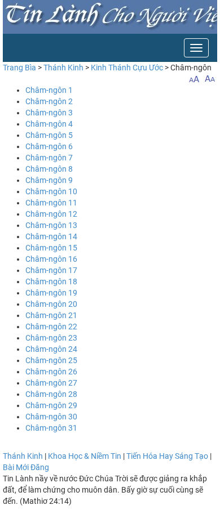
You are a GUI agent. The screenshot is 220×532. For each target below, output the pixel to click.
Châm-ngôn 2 (49, 101)
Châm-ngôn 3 (49, 112)
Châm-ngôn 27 (51, 382)
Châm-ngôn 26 (51, 371)
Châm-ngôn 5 (49, 135)
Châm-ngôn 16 (51, 258)
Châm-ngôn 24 (51, 349)
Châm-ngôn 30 (51, 416)
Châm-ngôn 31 (51, 427)
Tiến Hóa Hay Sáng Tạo (167, 456)
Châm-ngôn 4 (49, 123)
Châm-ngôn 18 (51, 281)
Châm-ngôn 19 (51, 292)
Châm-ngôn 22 (51, 326)
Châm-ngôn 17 (51, 270)
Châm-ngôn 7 (49, 157)
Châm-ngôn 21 (51, 315)
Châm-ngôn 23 (51, 337)
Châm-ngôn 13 (51, 225)
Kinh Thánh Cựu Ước (127, 67)
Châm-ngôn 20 (51, 304)
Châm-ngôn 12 (51, 213)
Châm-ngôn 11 (51, 202)
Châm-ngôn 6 (49, 146)
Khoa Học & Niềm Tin (84, 456)
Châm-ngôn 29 (51, 405)
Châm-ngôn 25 (51, 360)
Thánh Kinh (63, 67)
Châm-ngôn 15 (51, 247)
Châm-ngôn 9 (49, 180)
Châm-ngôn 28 (51, 394)
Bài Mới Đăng (26, 467)
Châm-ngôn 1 (49, 90)
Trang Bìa (19, 67)
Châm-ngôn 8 (49, 168)
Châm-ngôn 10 (51, 191)
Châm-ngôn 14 (51, 236)
